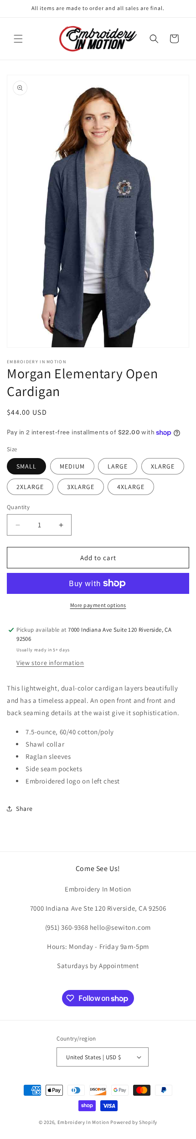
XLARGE (163, 466)
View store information (50, 663)
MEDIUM (72, 466)
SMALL (26, 466)
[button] (18, 39)
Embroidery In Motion (83, 1122)
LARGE (118, 466)
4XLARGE (130, 487)
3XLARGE (80, 487)
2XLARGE (30, 487)
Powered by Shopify (133, 1122)
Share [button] (24, 808)
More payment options (98, 605)
